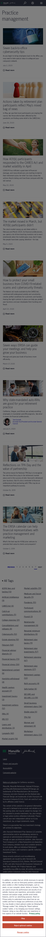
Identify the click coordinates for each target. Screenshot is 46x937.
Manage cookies (23, 932)
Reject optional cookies (23, 926)
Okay (23, 918)
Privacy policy (34, 914)
